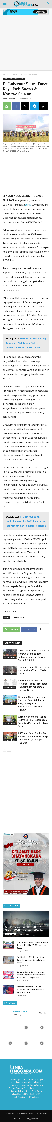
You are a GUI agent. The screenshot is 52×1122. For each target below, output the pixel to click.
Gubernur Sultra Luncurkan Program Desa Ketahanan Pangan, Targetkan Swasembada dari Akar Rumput (31, 703)
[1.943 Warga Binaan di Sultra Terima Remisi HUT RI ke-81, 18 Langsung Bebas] (8, 945)
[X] (25, 106)
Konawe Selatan (30, 74)
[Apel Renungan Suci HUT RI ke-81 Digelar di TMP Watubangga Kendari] (26, 924)
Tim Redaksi (9, 1113)
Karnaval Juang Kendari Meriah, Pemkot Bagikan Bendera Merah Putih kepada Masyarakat (31, 975)
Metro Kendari (11, 934)
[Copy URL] (43, 106)
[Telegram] (34, 106)
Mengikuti (43, 1013)
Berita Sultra (17, 74)
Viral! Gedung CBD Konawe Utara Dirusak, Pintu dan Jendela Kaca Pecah (31, 960)
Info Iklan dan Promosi (25, 1113)
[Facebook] (16, 106)
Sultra (28, 204)
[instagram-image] (10, 1027)
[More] (41, 629)
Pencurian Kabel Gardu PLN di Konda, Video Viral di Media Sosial (33, 670)
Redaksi (12, 98)
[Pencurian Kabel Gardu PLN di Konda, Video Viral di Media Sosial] (10, 670)
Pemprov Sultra (18, 617)
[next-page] (9, 750)
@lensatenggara (20, 1011)
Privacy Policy (42, 1113)
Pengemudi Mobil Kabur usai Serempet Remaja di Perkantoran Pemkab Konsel (31, 990)
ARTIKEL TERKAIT (12, 643)
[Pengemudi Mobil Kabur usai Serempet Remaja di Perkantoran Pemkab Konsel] (8, 989)
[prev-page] (4, 750)
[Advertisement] (26, 44)
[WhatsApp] (7, 106)
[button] (4, 4)
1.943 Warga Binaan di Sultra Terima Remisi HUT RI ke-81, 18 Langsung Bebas (32, 945)
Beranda (6, 74)
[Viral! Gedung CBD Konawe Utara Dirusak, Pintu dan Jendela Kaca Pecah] (8, 960)
